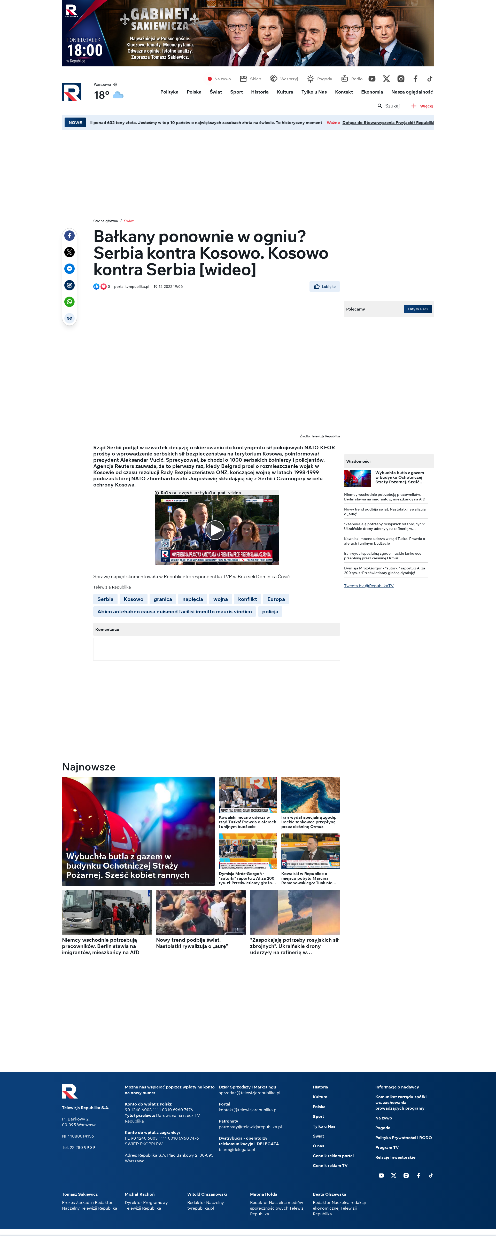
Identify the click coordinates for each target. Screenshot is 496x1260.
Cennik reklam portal (333, 1155)
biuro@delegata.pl (237, 1149)
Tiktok (430, 77)
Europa (276, 599)
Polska (194, 92)
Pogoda (324, 78)
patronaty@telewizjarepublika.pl (250, 1126)
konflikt (247, 599)
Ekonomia (372, 92)
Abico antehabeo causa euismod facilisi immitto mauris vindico (174, 611)
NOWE (75, 122)
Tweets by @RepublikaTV (369, 585)
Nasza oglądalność (412, 92)
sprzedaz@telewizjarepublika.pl (249, 1092)
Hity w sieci (418, 309)
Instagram (401, 77)
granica (163, 599)
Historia (260, 92)
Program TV (387, 1147)
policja (270, 611)
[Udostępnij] (69, 235)
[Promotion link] (248, 33)
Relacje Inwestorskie (395, 1157)
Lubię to (329, 286)
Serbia (105, 599)
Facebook (415, 77)
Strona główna (105, 221)
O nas (318, 1145)
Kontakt (344, 92)
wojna (220, 599)
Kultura (285, 92)
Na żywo (222, 78)
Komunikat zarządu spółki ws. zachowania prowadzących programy (401, 1102)
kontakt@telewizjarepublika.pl (248, 1109)
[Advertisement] (248, 172)
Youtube (372, 77)
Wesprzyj (289, 78)
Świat (216, 92)
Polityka (169, 92)
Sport (236, 92)
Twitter (386, 77)
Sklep (255, 78)
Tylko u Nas (314, 92)
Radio (357, 78)
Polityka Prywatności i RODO (403, 1137)
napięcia (192, 599)
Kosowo (133, 599)
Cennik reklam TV (330, 1165)
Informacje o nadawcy (397, 1086)
